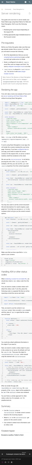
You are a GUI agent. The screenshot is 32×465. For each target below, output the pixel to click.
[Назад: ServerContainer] (2, 453)
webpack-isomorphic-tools (16, 66)
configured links (22, 149)
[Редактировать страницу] (30, 13)
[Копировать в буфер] (30, 102)
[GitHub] (5, 462)
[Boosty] (8, 462)
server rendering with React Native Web (15, 96)
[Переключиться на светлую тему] (25, 2)
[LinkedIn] (11, 462)
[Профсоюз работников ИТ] (2, 462)
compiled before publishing (12, 57)
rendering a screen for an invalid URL (16, 279)
